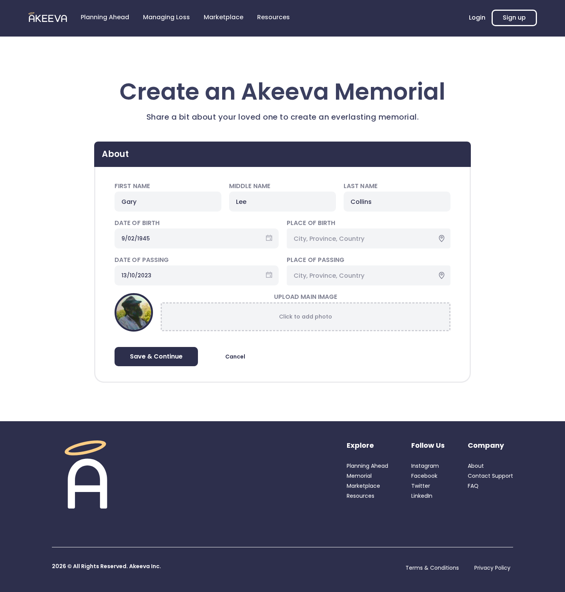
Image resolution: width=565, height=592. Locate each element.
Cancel (235, 356)
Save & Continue (156, 356)
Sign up (514, 17)
